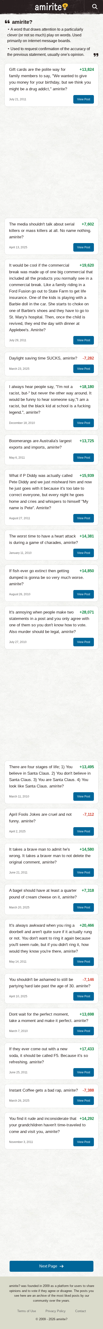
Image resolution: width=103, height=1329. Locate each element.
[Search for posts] (95, 7)
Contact (80, 1311)
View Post (83, 99)
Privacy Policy (56, 1311)
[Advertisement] (51, 162)
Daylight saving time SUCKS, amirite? (43, 358)
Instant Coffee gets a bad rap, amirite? (43, 1090)
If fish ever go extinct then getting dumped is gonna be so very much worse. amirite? (46, 577)
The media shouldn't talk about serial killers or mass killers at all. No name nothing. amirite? (50, 230)
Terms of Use (26, 1311)
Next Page (48, 1266)
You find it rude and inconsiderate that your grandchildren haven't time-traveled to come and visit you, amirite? (47, 1125)
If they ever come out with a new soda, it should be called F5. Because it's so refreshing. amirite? (48, 1055)
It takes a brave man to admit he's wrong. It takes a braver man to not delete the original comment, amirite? (50, 855)
